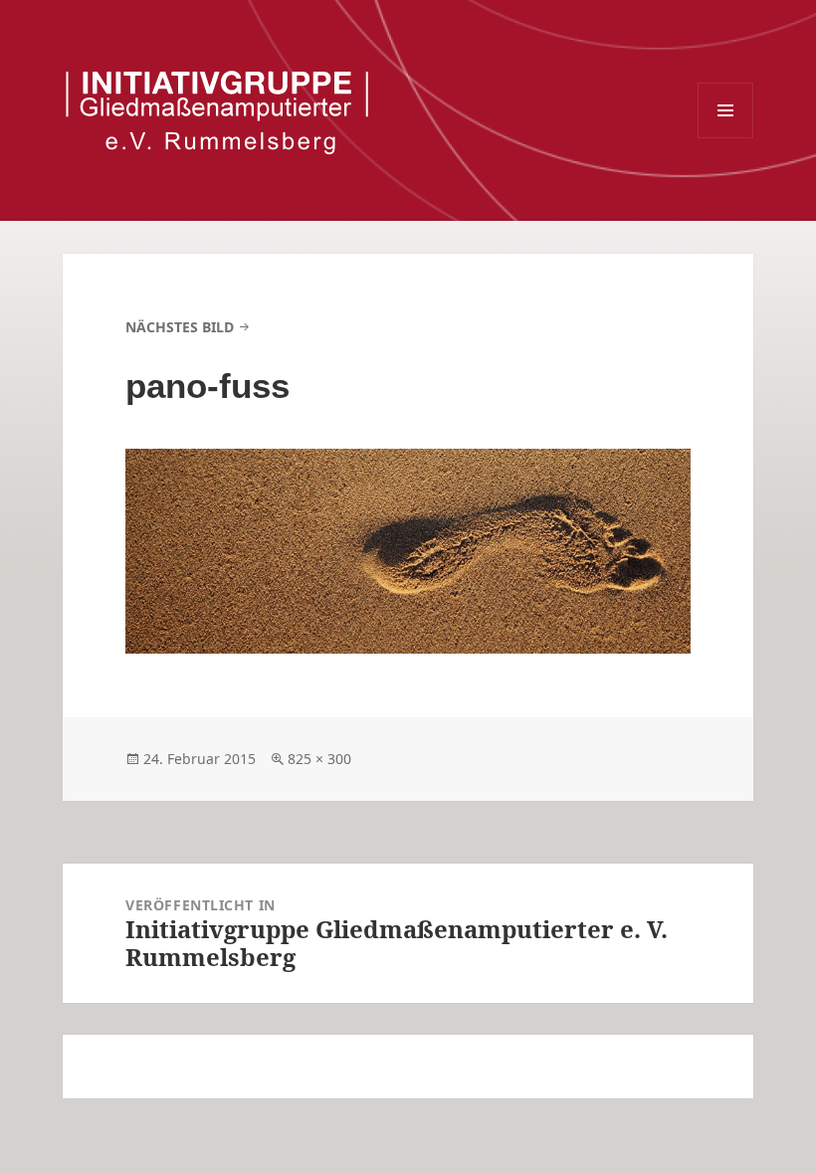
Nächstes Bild (179, 326)
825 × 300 (319, 758)
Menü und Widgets (725, 110)
